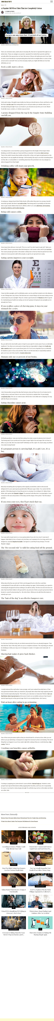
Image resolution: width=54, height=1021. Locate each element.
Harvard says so (36, 783)
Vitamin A (41, 297)
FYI (5, 5)
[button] (52, 2)
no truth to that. (22, 203)
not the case (10, 104)
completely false (6, 396)
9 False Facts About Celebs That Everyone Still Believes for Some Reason (19, 821)
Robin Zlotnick (10, 11)
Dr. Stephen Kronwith (16, 541)
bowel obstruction (26, 353)
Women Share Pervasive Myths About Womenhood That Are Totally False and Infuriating (23, 818)
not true (49, 249)
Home (2, 5)
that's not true (45, 153)
